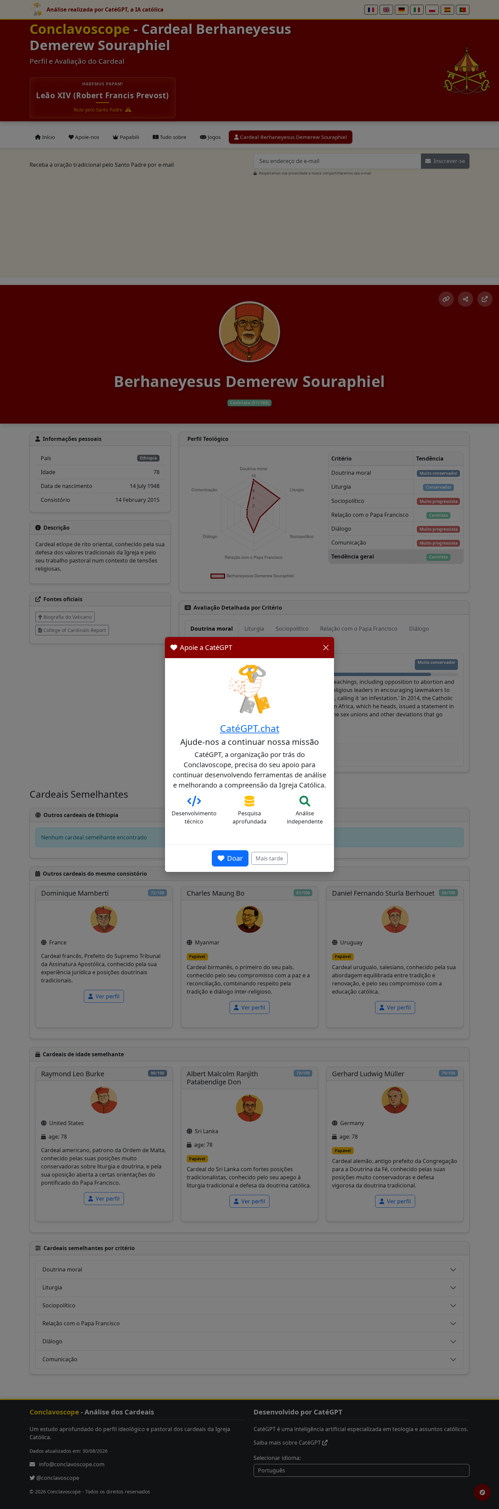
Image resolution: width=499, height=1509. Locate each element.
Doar (235, 858)
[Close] (325, 647)
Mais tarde (269, 858)
